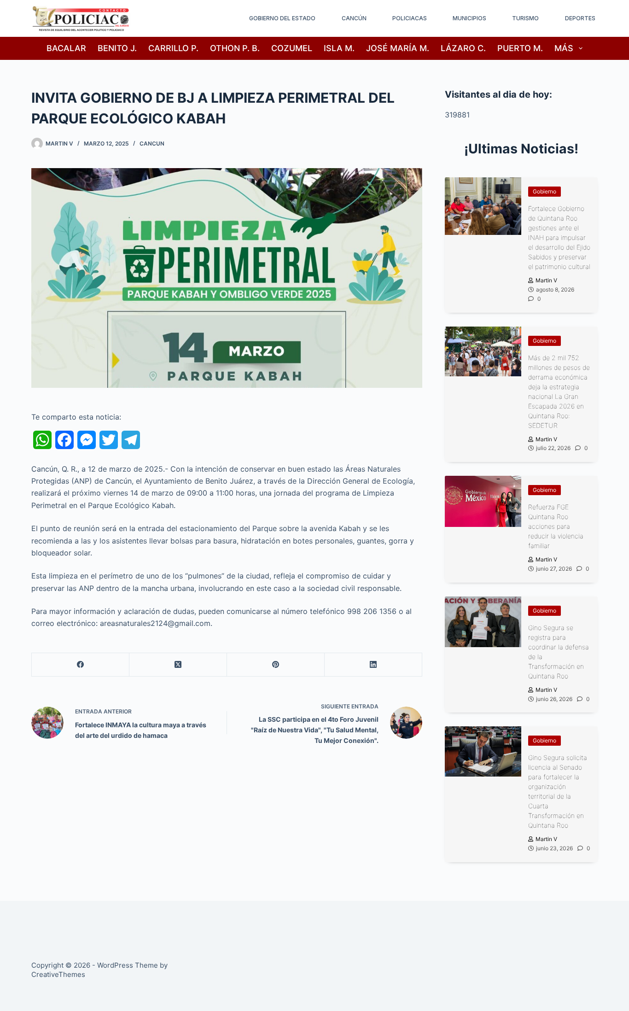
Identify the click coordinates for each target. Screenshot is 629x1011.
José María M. (397, 48)
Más (563, 48)
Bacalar (66, 48)
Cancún (354, 18)
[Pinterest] (276, 665)
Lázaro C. (463, 48)
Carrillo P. (173, 48)
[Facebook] (80, 665)
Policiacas (409, 18)
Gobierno (544, 191)
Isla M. (339, 48)
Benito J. (117, 48)
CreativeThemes (58, 974)
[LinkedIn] (373, 665)
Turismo (525, 18)
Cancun (152, 143)
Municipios (469, 18)
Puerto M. (520, 48)
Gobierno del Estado (282, 18)
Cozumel (291, 48)
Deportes (580, 18)
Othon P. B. (235, 48)
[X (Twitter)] (178, 665)
